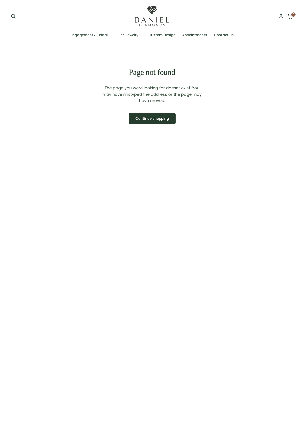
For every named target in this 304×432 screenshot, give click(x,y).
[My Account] (281, 16)
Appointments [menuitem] (194, 35)
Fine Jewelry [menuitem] (128, 35)
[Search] (14, 16)
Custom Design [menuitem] (162, 35)
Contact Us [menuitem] (224, 35)
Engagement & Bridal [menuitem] (89, 35)
